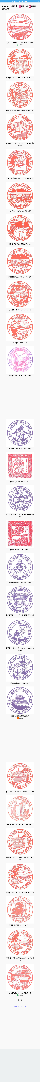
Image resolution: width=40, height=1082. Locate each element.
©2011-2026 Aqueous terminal (20, 1006)
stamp (5, 6)
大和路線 (20, 45)
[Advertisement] (20, 399)
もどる (20, 1000)
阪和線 (20, 718)
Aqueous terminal (20, 1)
